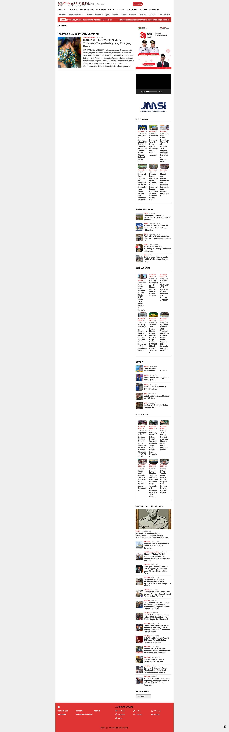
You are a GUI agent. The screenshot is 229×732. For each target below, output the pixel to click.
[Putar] (139, 91)
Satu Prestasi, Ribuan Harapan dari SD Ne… (156, 397)
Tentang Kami (63, 711)
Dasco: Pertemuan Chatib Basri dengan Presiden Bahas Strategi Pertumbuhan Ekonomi (157, 594)
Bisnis (146, 213)
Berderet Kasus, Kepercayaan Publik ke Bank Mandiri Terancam (156, 546)
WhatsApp (157, 711)
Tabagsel (141, 132)
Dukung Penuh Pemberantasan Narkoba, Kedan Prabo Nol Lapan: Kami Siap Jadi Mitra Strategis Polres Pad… (153, 187)
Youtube (157, 715)
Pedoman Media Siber (84, 714)
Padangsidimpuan (89, 38)
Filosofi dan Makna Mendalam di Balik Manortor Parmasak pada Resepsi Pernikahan (164, 185)
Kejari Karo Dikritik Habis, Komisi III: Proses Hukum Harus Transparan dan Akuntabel (157, 650)
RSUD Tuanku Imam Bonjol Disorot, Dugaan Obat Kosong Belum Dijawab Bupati (163, 482)
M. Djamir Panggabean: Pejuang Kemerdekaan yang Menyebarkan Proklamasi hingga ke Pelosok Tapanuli (152, 535)
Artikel (146, 366)
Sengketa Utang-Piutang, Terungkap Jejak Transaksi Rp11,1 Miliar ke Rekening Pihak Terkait (157, 582)
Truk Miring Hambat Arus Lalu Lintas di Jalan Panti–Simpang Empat (164, 441)
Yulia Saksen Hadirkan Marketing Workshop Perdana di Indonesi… (157, 249)
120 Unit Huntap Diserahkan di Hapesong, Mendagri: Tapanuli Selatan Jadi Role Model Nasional (157, 682)
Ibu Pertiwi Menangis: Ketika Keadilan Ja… (156, 406)
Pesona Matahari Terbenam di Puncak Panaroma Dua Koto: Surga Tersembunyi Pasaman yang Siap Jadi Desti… (153, 484)
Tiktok (120, 718)
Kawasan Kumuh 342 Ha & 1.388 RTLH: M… (155, 388)
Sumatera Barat (141, 428)
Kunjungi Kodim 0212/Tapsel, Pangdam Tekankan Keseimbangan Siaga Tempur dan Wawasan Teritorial (142, 187)
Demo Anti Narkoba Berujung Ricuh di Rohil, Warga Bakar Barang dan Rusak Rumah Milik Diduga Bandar (157, 628)
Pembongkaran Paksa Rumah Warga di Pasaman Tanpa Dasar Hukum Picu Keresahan (129, 20)
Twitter (138, 711)
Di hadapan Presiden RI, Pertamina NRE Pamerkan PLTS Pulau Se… (157, 217)
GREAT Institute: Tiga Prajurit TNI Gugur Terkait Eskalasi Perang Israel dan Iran (156, 640)
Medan (140, 280)
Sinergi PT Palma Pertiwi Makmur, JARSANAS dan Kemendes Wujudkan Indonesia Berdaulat (157, 557)
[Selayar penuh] (168, 91)
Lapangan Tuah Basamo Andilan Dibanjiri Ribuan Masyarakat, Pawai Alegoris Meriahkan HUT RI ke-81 (142, 444)
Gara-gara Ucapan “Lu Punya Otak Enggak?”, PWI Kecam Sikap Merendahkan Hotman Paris (156, 570)
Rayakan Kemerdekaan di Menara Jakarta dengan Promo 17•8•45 (153, 288)
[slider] (151, 91)
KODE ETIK (79, 711)
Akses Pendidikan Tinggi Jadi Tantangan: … (156, 379)
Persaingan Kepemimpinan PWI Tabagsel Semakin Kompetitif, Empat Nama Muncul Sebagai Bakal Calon (142, 149)
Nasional (147, 542)
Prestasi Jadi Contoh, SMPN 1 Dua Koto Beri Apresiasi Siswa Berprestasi (142, 480)
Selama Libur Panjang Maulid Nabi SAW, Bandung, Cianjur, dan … (156, 259)
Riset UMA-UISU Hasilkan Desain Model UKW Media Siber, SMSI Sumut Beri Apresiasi (142, 297)
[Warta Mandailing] (76, 4)
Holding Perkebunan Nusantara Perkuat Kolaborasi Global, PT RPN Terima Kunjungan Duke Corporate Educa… (142, 338)
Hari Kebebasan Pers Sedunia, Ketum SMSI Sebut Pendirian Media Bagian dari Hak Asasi (156, 617)
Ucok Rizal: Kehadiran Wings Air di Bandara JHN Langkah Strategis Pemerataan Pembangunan (164, 149)
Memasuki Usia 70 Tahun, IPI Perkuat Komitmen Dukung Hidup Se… (156, 228)
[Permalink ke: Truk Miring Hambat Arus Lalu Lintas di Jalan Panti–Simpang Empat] (164, 422)
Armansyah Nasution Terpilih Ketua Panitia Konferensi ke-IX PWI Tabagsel (153, 145)
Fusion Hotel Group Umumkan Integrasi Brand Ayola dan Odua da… (157, 238)
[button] (153, 84)
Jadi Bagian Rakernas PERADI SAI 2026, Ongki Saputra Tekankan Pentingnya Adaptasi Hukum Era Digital (157, 605)
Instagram (121, 715)
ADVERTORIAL (148, 552)
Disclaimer (62, 714)
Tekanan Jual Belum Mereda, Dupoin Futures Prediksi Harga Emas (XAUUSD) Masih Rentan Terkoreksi (153, 339)
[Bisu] (164, 91)
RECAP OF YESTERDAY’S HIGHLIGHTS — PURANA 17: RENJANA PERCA (164, 290)
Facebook (121, 711)
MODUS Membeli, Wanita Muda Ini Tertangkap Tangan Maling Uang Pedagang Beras (107, 43)
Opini (145, 394)
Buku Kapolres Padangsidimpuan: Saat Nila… (156, 369)
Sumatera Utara (152, 276)
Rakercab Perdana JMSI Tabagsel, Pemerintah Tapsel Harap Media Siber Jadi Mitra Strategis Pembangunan (164, 338)
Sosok (138, 531)
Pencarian (138, 4)
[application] (153, 84)
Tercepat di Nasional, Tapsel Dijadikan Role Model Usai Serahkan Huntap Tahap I (155, 670)
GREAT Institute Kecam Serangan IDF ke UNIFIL (154, 660)
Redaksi (97, 711)
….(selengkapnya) (123, 66)
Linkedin (139, 715)
